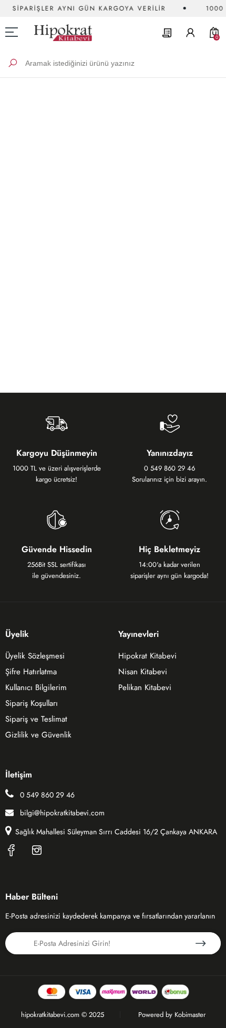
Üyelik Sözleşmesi (35, 656)
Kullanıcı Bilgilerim (36, 687)
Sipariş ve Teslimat (36, 719)
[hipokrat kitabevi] (59, 32)
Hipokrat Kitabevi (147, 656)
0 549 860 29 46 (46, 795)
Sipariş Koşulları (31, 703)
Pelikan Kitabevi (144, 687)
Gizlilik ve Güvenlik (38, 735)
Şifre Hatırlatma (31, 671)
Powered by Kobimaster (172, 1014)
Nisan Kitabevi (142, 671)
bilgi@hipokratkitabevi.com (62, 812)
